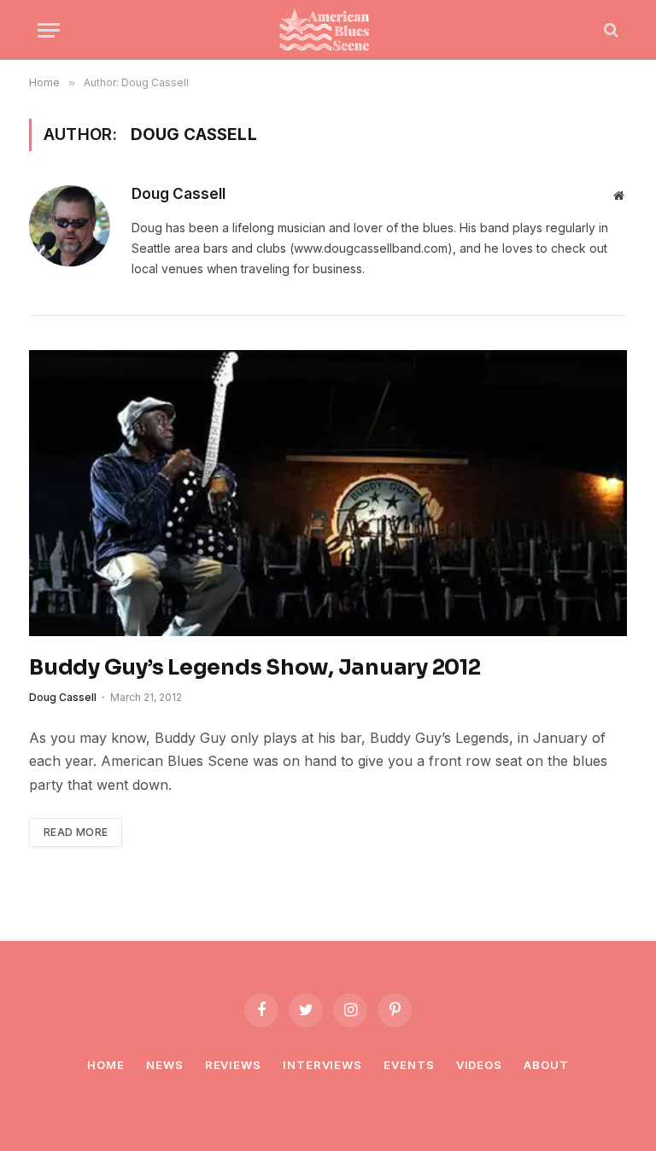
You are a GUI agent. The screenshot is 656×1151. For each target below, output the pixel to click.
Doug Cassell (179, 193)
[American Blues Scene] (328, 30)
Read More (76, 832)
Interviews (322, 1065)
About (546, 1065)
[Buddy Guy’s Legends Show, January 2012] (328, 493)
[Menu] (49, 30)
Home (106, 1065)
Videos (479, 1065)
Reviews (233, 1065)
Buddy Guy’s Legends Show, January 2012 (255, 667)
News (165, 1065)
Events (409, 1065)
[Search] (609, 30)
